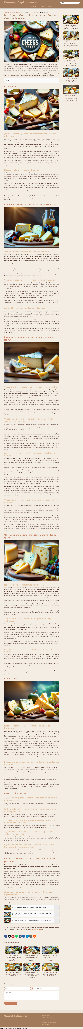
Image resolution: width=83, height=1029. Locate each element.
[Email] (30, 936)
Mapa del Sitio (45, 1024)
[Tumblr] (20, 936)
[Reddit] (34, 936)
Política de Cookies (46, 1019)
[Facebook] (5, 936)
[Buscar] (78, 3)
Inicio (28, 6)
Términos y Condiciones (47, 1017)
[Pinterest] (13, 936)
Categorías (34, 6)
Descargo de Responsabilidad (49, 1022)
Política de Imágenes (47, 1021)
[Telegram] (27, 936)
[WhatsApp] (16, 936)
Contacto (42, 6)
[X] (9, 936)
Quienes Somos (51, 6)
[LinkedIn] (23, 936)
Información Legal (46, 1015)
